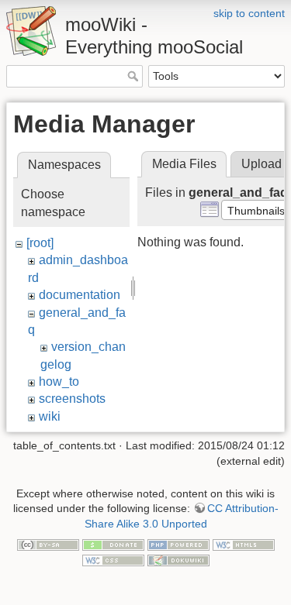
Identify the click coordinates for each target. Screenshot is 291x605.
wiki (50, 416)
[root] (40, 242)
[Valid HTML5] (244, 544)
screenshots (72, 398)
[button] (256, 210)
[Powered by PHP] (178, 544)
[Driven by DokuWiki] (178, 559)
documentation (79, 294)
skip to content (249, 13)
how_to (59, 381)
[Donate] (113, 544)
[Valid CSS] (113, 559)
